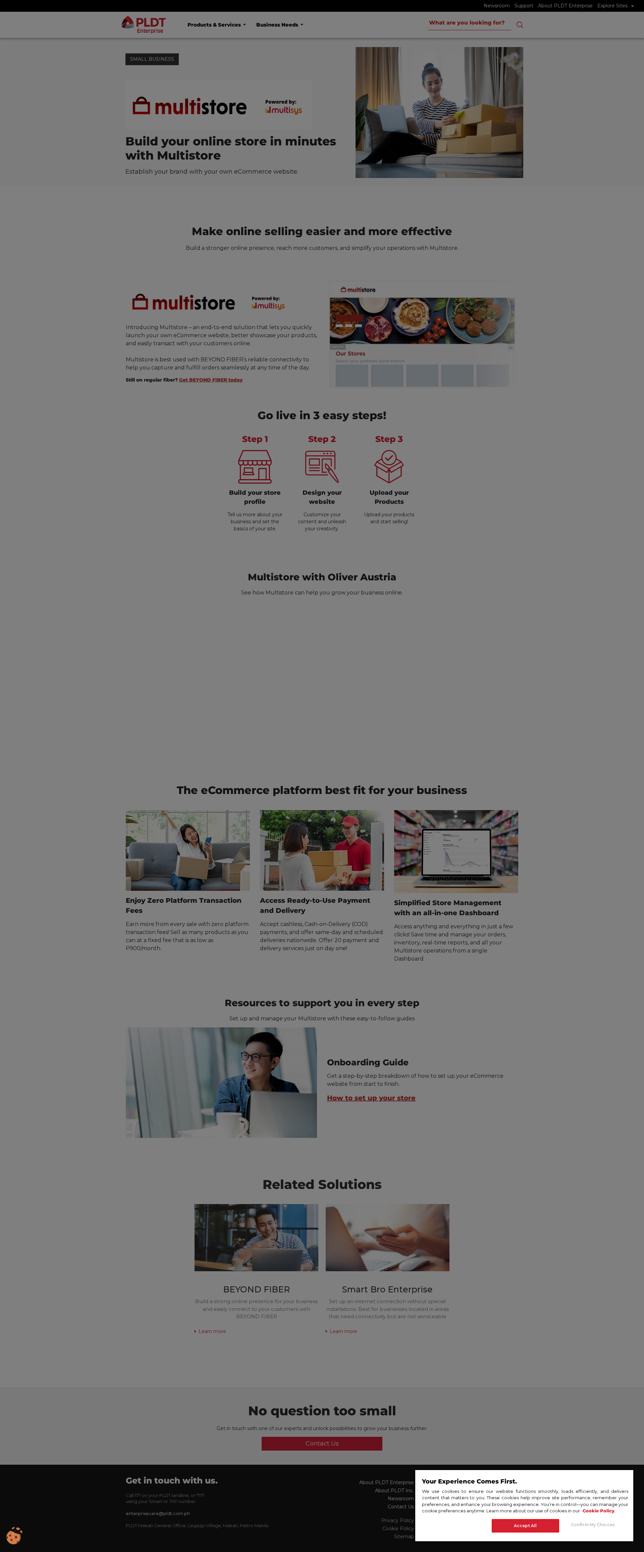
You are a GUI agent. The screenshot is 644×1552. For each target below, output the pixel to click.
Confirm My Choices (593, 1524)
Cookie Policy (598, 1510)
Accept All (525, 1525)
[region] (524, 1505)
